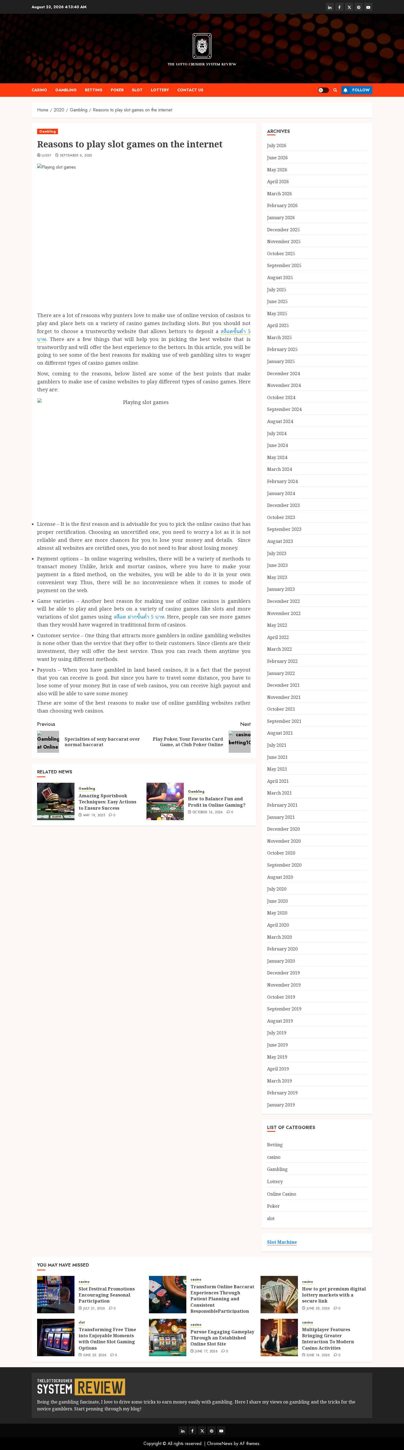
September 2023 (284, 529)
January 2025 (281, 361)
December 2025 (283, 230)
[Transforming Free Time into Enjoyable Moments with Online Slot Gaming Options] (55, 1337)
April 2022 (278, 637)
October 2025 (281, 254)
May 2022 (277, 625)
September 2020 (284, 865)
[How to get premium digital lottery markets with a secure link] (279, 1294)
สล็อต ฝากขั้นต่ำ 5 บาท (139, 616)
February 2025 (282, 349)
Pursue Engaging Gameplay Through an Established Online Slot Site (222, 1338)
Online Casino (281, 1194)
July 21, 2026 (94, 1308)
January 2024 (281, 493)
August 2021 (280, 733)
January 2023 (281, 589)
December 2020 (283, 829)
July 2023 (276, 553)
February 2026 (282, 205)
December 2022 (283, 601)
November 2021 (284, 697)
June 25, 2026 (318, 1308)
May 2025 (277, 314)
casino (39, 90)
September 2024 (284, 409)
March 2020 (279, 937)
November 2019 (284, 985)
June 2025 (277, 301)
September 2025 (284, 265)
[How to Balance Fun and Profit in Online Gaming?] (165, 801)
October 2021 (281, 709)
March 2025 (279, 337)
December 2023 (283, 505)
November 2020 (284, 841)
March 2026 (279, 194)
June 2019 (277, 1045)
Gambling (66, 90)
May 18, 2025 (94, 815)
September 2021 (284, 721)
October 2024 (281, 397)
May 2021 (277, 769)
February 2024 (282, 481)
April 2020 (278, 925)
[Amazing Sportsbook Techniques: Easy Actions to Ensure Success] (55, 801)
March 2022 (279, 649)
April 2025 (278, 325)
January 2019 (281, 1105)
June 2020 (277, 901)
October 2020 (281, 853)
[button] (335, 90)
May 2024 (277, 457)
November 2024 (284, 385)
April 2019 (278, 1069)
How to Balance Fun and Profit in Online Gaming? (216, 802)
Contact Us (190, 90)
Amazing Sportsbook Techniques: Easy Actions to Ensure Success (107, 802)
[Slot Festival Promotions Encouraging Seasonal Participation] (55, 1294)
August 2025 (280, 277)
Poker (117, 90)
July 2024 (276, 433)
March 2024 (279, 469)
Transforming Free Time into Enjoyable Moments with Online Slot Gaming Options (107, 1339)
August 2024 (280, 421)
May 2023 (277, 577)
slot (137, 90)
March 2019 (279, 1081)
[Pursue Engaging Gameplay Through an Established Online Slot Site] (167, 1337)
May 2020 (277, 913)
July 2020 (276, 889)
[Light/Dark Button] (323, 90)
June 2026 (277, 158)
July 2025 (276, 290)
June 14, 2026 (318, 1355)
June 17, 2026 (206, 1351)
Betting (94, 90)
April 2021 (278, 781)
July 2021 (276, 745)
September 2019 (284, 1009)
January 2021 (281, 817)
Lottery (160, 90)
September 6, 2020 (76, 155)
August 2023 (280, 541)
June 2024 (277, 445)
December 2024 (283, 373)
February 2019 (282, 1093)
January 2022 (281, 673)
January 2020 (281, 961)
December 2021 (283, 685)
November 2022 (284, 613)
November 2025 (284, 241)
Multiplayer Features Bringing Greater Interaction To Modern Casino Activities (328, 1339)
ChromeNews (220, 1443)
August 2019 (280, 1021)
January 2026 (281, 218)
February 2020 (282, 949)
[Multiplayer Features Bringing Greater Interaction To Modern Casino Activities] (279, 1337)
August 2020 (280, 877)
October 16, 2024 (208, 812)
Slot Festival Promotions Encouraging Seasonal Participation (107, 1295)
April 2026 (278, 181)
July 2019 (276, 1033)
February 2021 (282, 805)
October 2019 (281, 997)
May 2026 (277, 170)
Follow (361, 90)
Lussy (46, 155)
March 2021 (279, 793)
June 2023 (277, 565)
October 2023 (281, 517)
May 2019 (277, 1057)
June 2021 (277, 757)
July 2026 (276, 145)
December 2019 (283, 973)
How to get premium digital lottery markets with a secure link (334, 1295)
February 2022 (282, 661)
